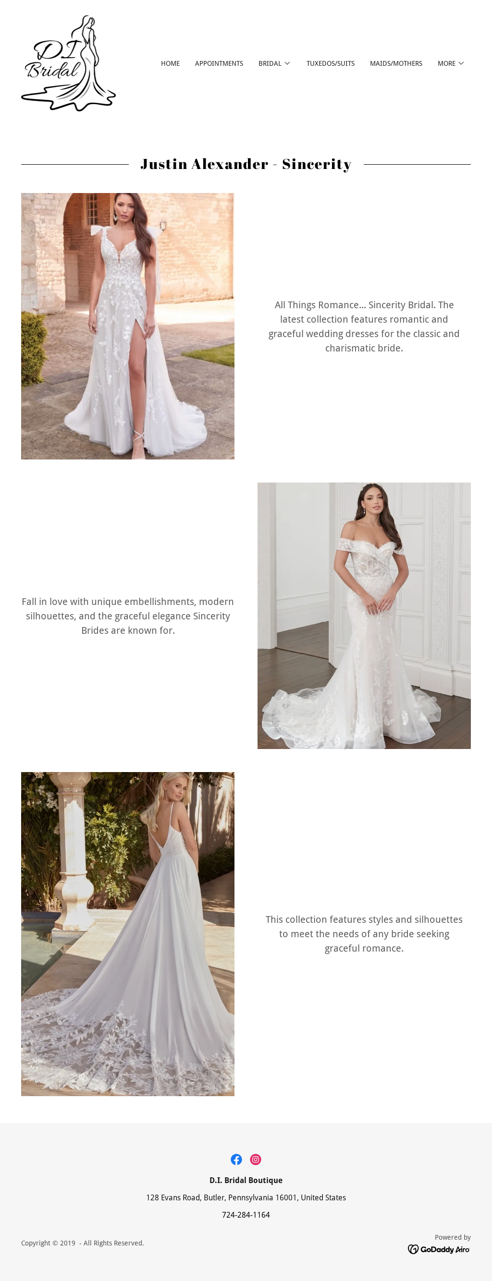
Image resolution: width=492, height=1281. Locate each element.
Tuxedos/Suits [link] (331, 63)
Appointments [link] (219, 63)
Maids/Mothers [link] (396, 63)
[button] (274, 63)
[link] (68, 62)
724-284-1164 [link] (246, 1215)
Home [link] (170, 63)
